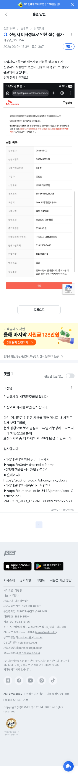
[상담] (68, 766)
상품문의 (39, 29)
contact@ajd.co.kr (30, 637)
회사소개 (9, 580)
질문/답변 (9, 29)
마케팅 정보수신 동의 (58, 693)
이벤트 (40, 580)
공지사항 (25, 580)
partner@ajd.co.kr (30, 647)
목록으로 (39, 310)
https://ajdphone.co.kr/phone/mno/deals (35, 480)
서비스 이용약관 (34, 693)
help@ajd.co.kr (27, 642)
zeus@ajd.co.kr (46, 632)
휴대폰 (24, 29)
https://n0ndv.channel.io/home (31, 464)
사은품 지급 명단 (61, 580)
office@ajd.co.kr (29, 653)
